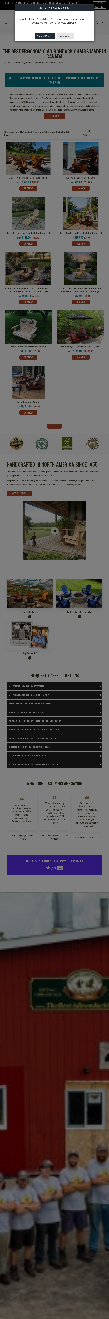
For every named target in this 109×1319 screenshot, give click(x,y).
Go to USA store (45, 36)
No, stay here (65, 36)
